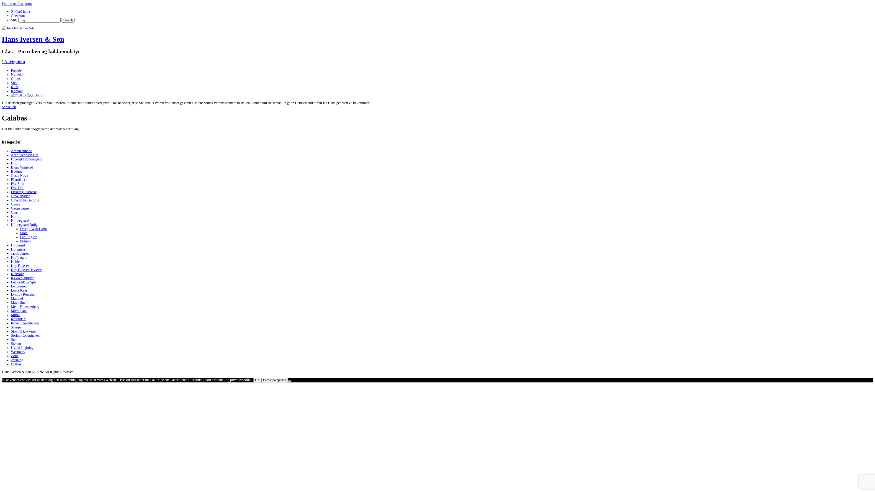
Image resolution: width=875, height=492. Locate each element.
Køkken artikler (22, 278)
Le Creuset (19, 286)
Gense (15, 204)
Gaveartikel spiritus (25, 200)
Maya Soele (19, 303)
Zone (14, 356)
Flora (24, 233)
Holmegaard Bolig (24, 225)
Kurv (14, 87)
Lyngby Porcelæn (23, 294)
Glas (14, 212)
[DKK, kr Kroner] (19, 95)
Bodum (16, 171)
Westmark (18, 352)
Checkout (18, 16)
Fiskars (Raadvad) (24, 192)
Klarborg (17, 274)
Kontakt (17, 91)
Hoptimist (18, 245)
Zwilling (17, 360)
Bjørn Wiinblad (22, 167)
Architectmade (21, 151)
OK (257, 380)
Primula (25, 241)
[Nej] (289, 381)
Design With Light (33, 229)
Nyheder (17, 75)
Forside (16, 70)
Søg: (14, 20)
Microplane (19, 311)
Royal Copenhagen (25, 323)
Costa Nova (19, 175)
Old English (28, 237)
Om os (16, 79)
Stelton (16, 344)
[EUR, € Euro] (35, 95)
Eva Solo (17, 184)
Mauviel (17, 298)
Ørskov (16, 364)
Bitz (14, 163)
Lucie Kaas (19, 290)
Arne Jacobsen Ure (25, 155)
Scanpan (17, 327)
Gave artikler (20, 196)
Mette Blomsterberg (25, 307)
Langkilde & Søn (23, 282)
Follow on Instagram (17, 4)
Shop (14, 83)
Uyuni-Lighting (22, 348)
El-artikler (18, 180)
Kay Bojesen (20, 266)
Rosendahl (18, 319)
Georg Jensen (21, 208)
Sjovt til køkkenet (23, 331)
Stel (13, 339)
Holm (15, 216)
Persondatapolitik (274, 380)
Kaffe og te (19, 257)
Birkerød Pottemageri (26, 159)
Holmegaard (20, 221)
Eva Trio (17, 188)
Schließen (9, 107)
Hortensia (18, 249)
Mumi (15, 315)
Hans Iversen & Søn (33, 39)
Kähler (16, 262)
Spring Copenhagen (25, 335)
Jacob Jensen (20, 253)
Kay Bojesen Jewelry (26, 270)
